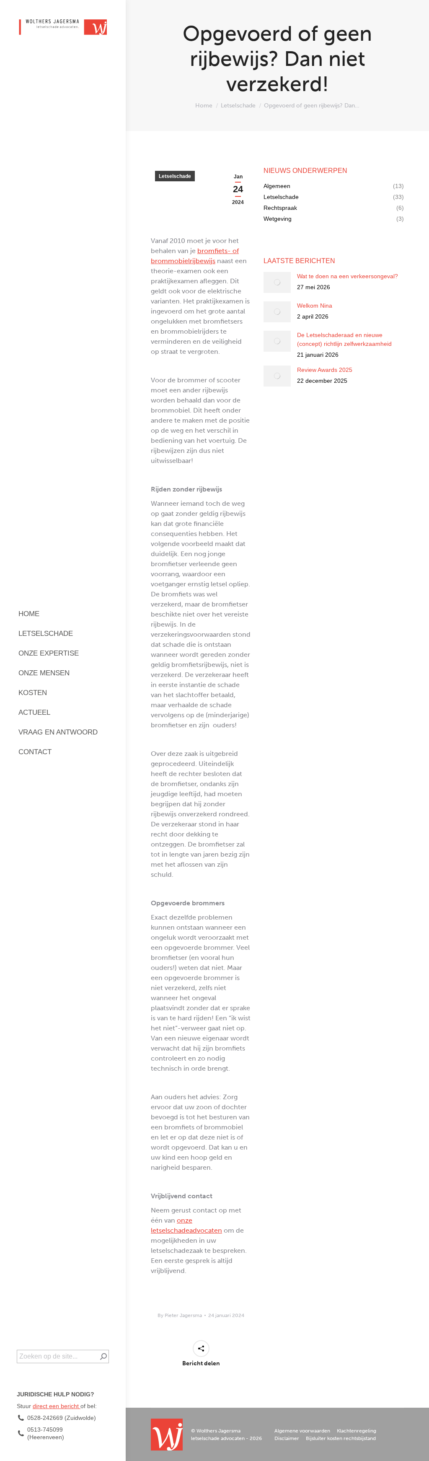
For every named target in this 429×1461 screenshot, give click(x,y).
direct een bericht (56, 1406)
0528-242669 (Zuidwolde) (61, 1417)
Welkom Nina (314, 305)
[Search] (103, 1356)
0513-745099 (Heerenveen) (45, 1433)
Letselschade (175, 176)
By (180, 1315)
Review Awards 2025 (324, 369)
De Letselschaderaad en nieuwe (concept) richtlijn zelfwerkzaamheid (344, 339)
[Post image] (277, 282)
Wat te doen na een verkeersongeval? (347, 276)
